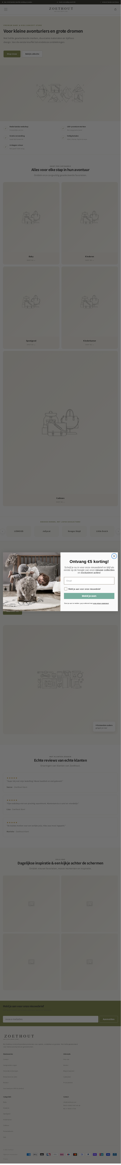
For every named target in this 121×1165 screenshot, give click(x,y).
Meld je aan (89, 596)
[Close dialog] (114, 556)
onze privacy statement (101, 603)
